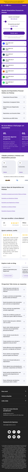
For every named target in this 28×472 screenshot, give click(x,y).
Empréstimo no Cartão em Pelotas (9, 206)
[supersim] (5, 180)
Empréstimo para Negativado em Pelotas (10, 202)
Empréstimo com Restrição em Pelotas (10, 198)
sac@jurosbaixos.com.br (8, 413)
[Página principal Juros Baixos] (7, 5)
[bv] (15, 180)
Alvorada (5, 166)
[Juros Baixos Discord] (14, 437)
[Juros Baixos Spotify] (9, 437)
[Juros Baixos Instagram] (9, 432)
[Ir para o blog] (25, 263)
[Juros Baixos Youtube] (18, 432)
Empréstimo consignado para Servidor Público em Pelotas (14, 194)
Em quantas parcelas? (14, 24)
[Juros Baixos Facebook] (14, 432)
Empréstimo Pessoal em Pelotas (8, 211)
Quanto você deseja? (14, 17)
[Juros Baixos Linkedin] (18, 437)
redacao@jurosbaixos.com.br (9, 424)
